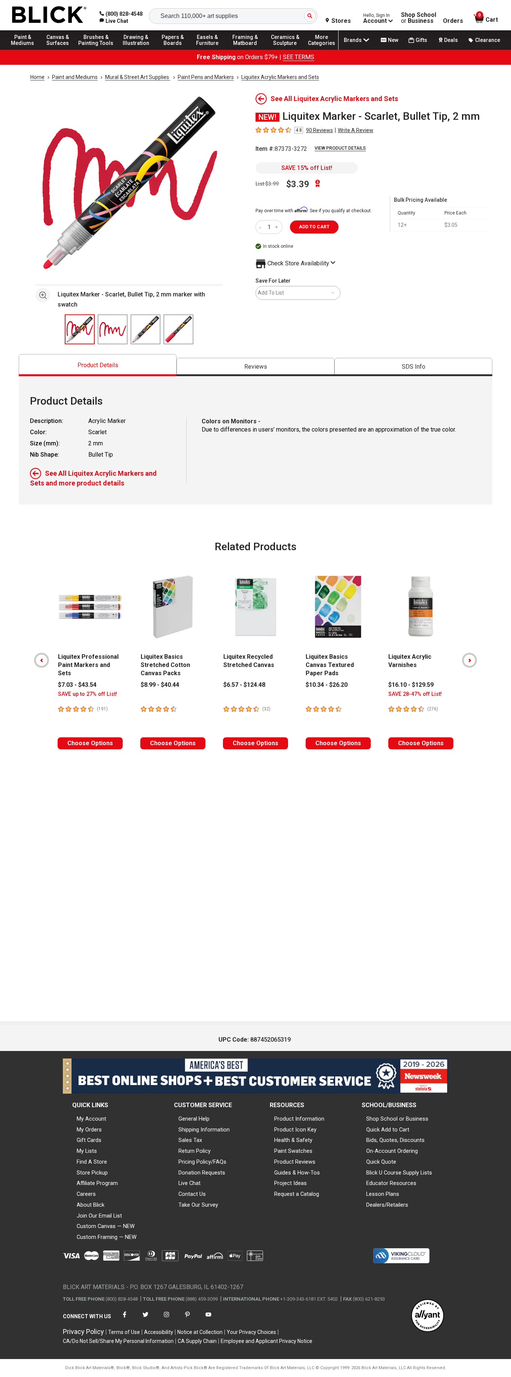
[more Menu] (321, 49)
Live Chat (189, 1183)
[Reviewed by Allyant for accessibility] (427, 1316)
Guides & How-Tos (297, 1172)
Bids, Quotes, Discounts (395, 1140)
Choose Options (90, 743)
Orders (453, 21)
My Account (91, 1118)
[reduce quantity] (261, 227)
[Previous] (41, 660)
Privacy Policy (83, 1331)
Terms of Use (124, 1332)
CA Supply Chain (197, 1341)
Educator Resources (391, 1183)
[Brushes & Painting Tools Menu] (96, 49)
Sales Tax (190, 1140)
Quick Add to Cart (387, 1129)
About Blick (90, 1204)
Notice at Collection (200, 1332)
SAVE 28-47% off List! (415, 694)
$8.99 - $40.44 (160, 684)
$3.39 (297, 184)
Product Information (299, 1118)
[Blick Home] (49, 15)
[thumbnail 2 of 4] (113, 329)
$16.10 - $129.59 (411, 684)
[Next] (469, 660)
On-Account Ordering (392, 1151)
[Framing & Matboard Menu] (245, 49)
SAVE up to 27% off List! (87, 694)
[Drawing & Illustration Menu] (136, 49)
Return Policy (194, 1151)
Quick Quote (381, 1161)
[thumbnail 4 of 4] (178, 329)
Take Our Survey (198, 1204)
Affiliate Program (97, 1183)
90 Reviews (319, 130)
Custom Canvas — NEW (106, 1226)
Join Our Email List (99, 1215)
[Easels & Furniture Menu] (209, 49)
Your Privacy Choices (251, 1332)
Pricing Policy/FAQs (202, 1161)
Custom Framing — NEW (107, 1237)
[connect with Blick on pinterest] (187, 1319)
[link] (114, 21)
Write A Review (355, 130)
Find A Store (92, 1161)
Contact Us (192, 1194)
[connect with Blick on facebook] (124, 1319)
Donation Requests (201, 1172)
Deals (451, 40)
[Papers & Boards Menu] (176, 49)
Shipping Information (204, 1129)
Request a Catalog (296, 1194)
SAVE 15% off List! (306, 167)
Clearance (487, 40)
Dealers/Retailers (387, 1204)
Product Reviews (294, 1161)
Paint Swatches (293, 1151)
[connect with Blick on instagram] (166, 1319)
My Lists (87, 1151)
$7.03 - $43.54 (77, 684)
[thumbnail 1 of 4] (80, 329)
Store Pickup (92, 1172)
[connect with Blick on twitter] (145, 1319)
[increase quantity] (277, 227)
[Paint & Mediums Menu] (26, 49)
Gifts (421, 40)
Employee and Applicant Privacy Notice (266, 1341)
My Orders (89, 1129)
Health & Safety (293, 1140)
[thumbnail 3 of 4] (145, 329)
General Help (193, 1118)
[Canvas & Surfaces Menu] (59, 49)
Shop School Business (418, 18)
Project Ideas (290, 1183)
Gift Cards (89, 1140)
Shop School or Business (397, 1118)
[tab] (98, 365)
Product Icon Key (295, 1129)
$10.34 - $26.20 (327, 684)
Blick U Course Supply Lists (399, 1172)
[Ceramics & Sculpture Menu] (285, 49)
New (393, 40)
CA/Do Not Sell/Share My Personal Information (118, 1341)
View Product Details (340, 148)
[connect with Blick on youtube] (208, 1319)
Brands (353, 40)
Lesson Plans (382, 1194)
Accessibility (158, 1332)
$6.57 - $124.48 (244, 684)
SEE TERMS (298, 57)
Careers (86, 1194)
